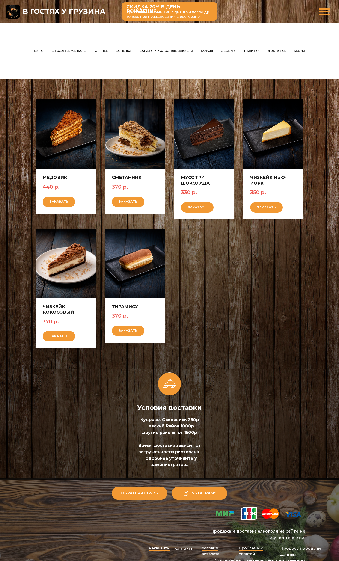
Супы (39, 51)
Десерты (228, 51)
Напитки (252, 51)
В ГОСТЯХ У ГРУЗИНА (64, 11)
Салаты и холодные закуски (166, 51)
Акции (299, 51)
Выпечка (123, 51)
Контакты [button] (183, 548)
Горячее (100, 51)
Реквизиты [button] (159, 548)
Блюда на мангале (68, 51)
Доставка (277, 51)
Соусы (207, 51)
